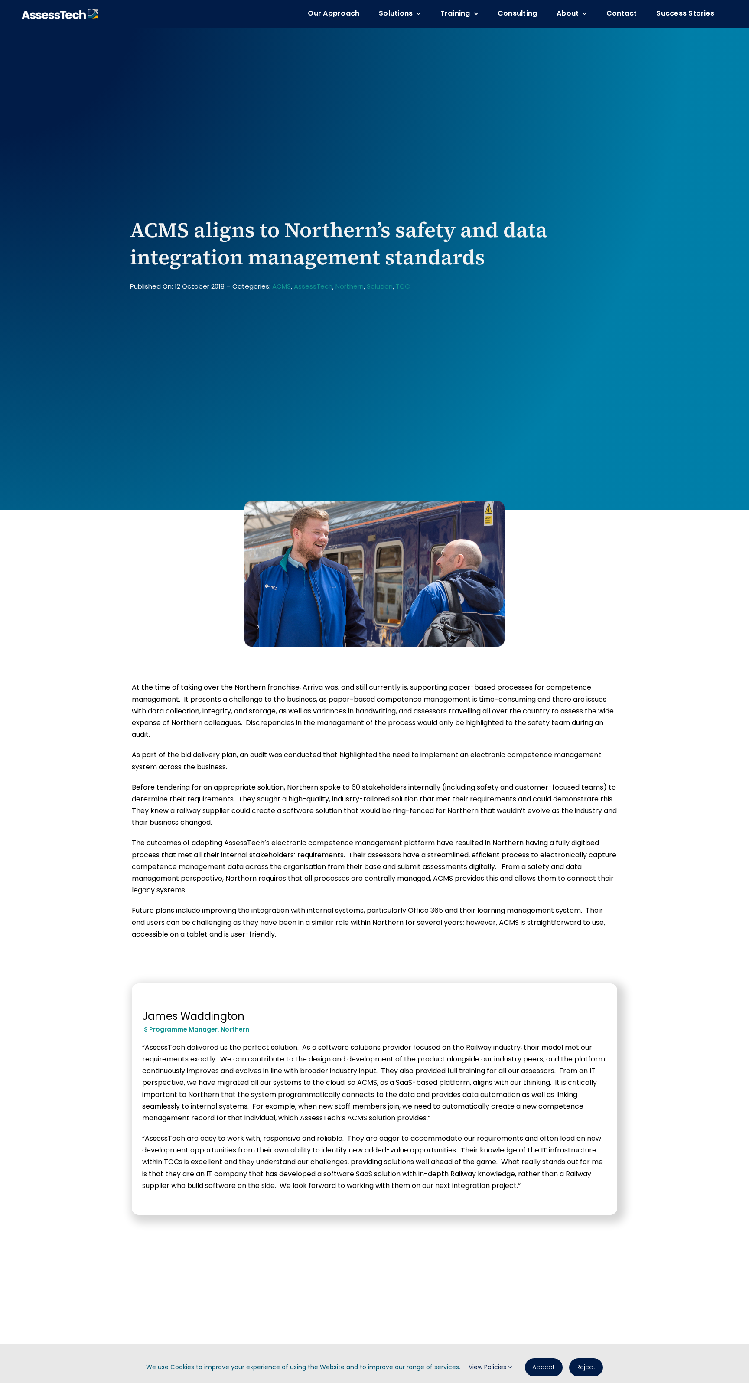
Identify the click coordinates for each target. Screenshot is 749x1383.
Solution (380, 286)
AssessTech (313, 286)
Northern (349, 286)
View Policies (488, 1367)
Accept (543, 1367)
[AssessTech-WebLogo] (60, 12)
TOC (403, 286)
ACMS (281, 286)
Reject (586, 1367)
